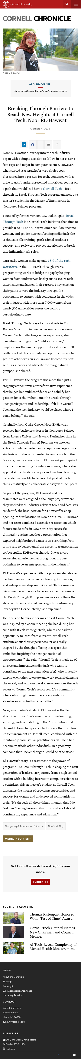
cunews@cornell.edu (14, 1022)
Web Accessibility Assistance (17, 991)
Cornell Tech (52, 188)
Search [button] (67, 4)
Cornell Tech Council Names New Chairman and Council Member (52, 932)
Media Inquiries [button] (17, 839)
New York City (55, 826)
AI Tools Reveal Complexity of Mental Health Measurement (53, 946)
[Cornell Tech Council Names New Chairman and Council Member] (13, 932)
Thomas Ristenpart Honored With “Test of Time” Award (52, 916)
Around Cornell (40, 84)
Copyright (8, 986)
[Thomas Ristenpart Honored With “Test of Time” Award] (13, 918)
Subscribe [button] (40, 882)
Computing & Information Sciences (24, 826)
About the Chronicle (13, 977)
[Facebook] (58, 1055)
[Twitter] (66, 1055)
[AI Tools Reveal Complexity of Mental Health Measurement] (13, 948)
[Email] (74, 1055)
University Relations (13, 995)
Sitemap (7, 981)
